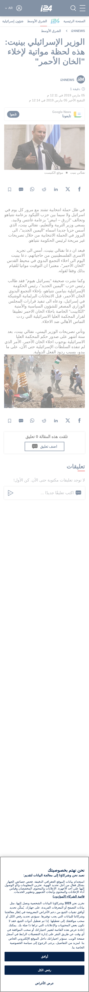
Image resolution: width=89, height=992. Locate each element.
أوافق (44, 956)
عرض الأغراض (44, 983)
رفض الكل (44, 970)
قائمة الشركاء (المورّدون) (68, 896)
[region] (44, 924)
